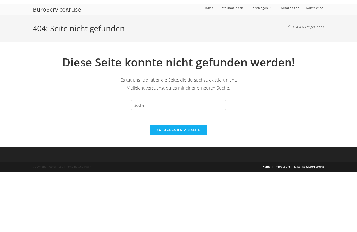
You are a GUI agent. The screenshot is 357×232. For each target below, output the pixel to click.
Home (266, 167)
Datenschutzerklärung (309, 167)
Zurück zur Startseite (178, 129)
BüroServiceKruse (57, 9)
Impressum (282, 167)
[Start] (289, 27)
